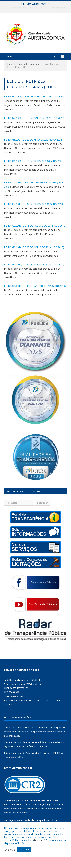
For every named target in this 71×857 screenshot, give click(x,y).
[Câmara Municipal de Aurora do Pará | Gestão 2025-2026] (35, 33)
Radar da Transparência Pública (41, 820)
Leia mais (39, 839)
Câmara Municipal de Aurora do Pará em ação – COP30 (31, 752)
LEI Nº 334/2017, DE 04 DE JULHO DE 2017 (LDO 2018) (34, 204)
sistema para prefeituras (44, 800)
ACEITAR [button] (24, 849)
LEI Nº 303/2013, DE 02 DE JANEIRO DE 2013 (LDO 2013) (35, 285)
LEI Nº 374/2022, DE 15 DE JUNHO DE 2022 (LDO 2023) (34, 118)
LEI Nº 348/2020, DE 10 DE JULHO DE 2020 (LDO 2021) (34, 161)
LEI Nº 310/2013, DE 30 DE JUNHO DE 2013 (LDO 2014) (34, 264)
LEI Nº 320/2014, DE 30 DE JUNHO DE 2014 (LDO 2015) (34, 247)
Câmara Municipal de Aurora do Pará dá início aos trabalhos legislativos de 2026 (36, 7)
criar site (24, 800)
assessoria (27, 804)
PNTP (18, 820)
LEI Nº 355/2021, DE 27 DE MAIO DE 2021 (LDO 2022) (33, 139)
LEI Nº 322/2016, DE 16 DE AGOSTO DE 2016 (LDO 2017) (35, 225)
